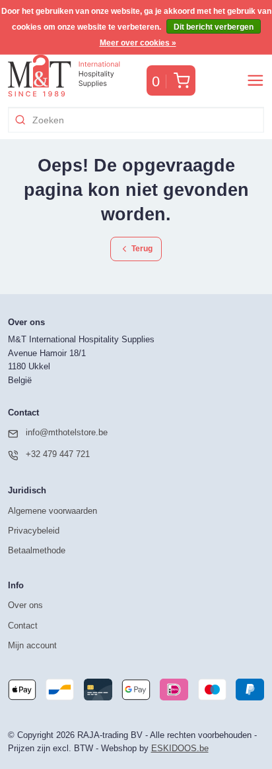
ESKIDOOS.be (180, 748)
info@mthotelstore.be (67, 432)
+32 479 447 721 (58, 454)
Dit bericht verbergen (214, 27)
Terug (141, 248)
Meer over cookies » (138, 42)
